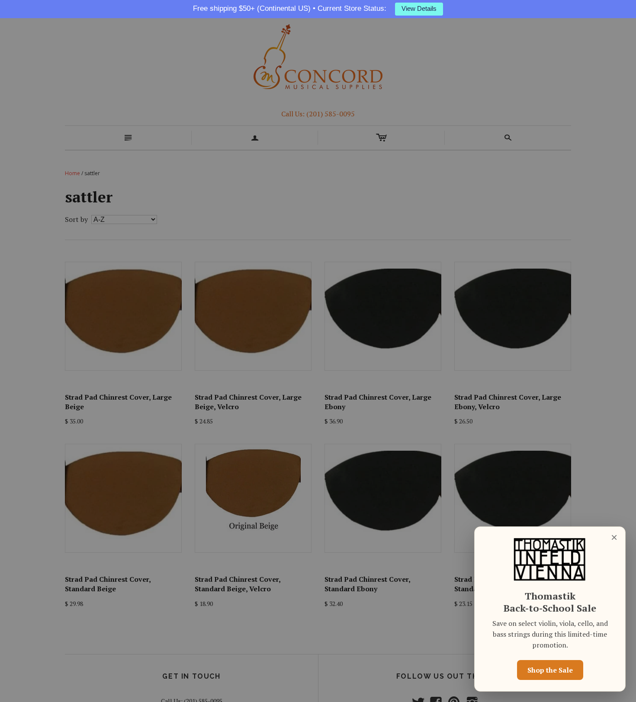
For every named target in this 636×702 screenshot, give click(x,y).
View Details (419, 8)
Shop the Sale (550, 670)
